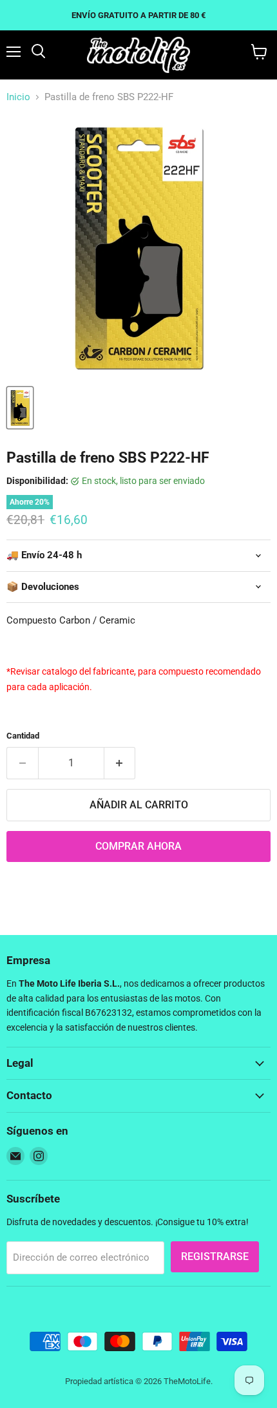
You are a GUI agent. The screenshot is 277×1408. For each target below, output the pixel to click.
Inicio (18, 97)
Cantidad (22, 736)
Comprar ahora (138, 846)
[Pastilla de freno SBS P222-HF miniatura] (20, 407)
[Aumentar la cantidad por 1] (120, 763)
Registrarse (215, 1256)
